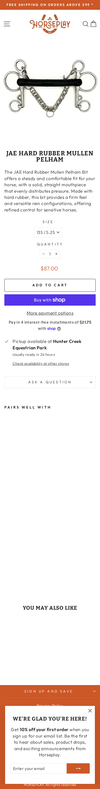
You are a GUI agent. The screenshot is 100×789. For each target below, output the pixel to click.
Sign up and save (48, 691)
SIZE (48, 221)
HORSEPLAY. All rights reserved (50, 785)
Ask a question (50, 382)
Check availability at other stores (41, 363)
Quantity (50, 244)
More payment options (50, 313)
